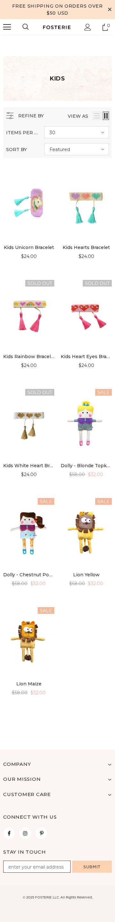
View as (78, 116)
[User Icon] (87, 27)
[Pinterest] (41, 833)
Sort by (16, 149)
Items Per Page (23, 132)
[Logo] (57, 27)
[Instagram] (25, 833)
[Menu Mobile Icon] (7, 27)
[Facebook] (9, 833)
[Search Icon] (25, 27)
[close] (109, 9)
